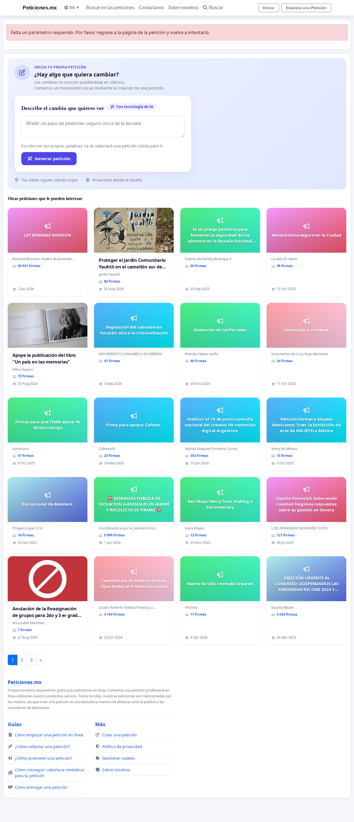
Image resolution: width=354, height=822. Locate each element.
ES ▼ (75, 7)
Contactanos (151, 7)
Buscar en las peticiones (110, 7)
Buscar (216, 7)
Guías (15, 724)
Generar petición (53, 158)
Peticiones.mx (40, 8)
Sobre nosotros (183, 7)
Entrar (268, 8)
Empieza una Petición (306, 8)
